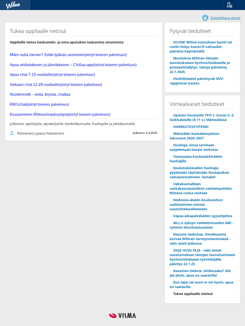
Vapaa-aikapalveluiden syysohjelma (202, 216)
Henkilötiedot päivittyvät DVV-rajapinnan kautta (197, 80)
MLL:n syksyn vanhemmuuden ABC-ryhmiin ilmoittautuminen (201, 225)
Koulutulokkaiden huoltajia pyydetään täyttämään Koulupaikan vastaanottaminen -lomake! (199, 172)
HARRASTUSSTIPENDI (191, 126)
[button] (232, 5)
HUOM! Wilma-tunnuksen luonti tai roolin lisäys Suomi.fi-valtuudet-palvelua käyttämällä (201, 46)
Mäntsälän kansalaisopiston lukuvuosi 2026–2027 (194, 135)
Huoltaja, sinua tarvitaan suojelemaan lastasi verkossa (194, 147)
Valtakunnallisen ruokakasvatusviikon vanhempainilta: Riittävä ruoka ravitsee (201, 188)
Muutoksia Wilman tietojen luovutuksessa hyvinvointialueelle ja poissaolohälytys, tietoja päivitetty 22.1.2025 (200, 65)
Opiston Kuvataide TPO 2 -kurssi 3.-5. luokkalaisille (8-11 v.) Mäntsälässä (202, 117)
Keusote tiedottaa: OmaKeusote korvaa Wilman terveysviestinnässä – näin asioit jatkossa (200, 239)
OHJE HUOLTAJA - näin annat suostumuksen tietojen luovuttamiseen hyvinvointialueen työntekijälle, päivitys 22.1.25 (202, 257)
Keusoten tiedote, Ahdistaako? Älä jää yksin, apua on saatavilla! (200, 273)
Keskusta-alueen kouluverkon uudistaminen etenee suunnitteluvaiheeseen (196, 204)
